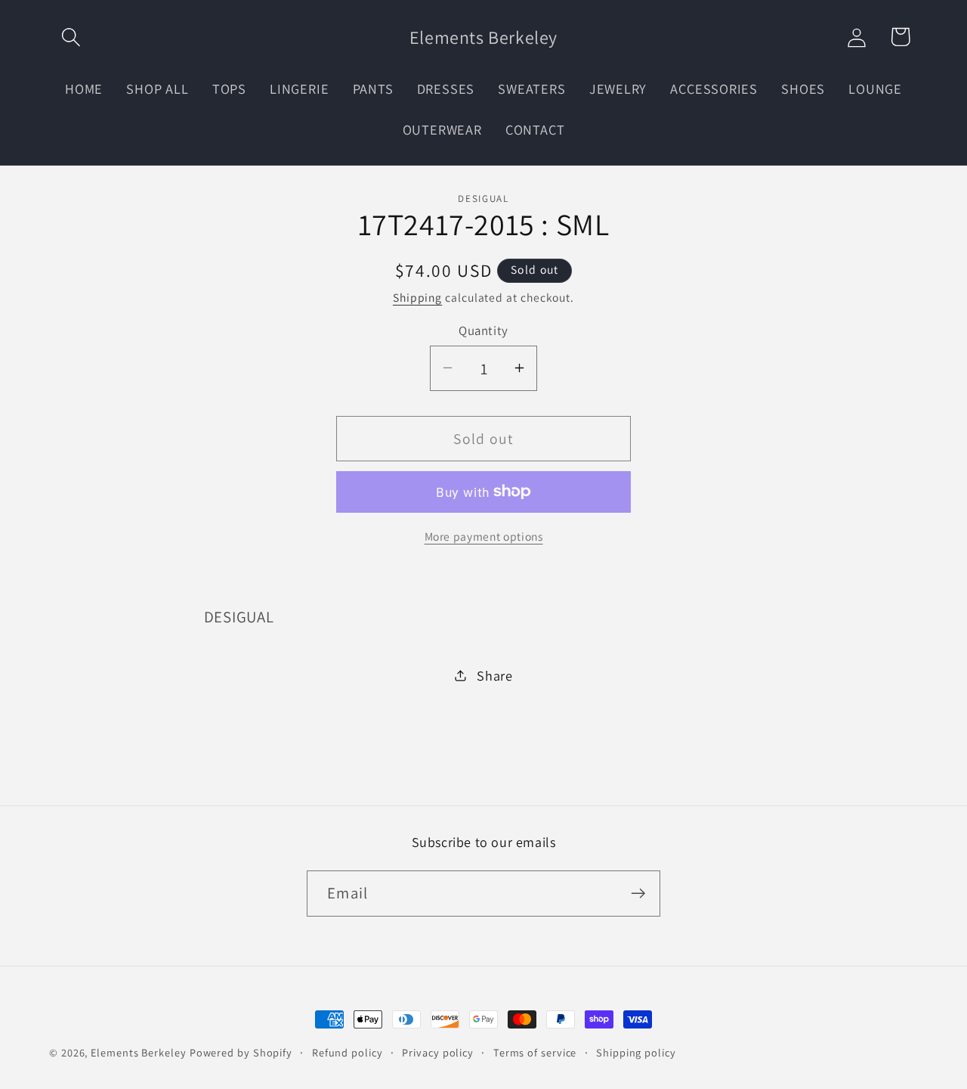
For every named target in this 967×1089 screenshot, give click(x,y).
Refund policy (347, 1052)
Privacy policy (438, 1052)
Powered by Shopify (241, 1052)
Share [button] (495, 675)
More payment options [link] (484, 536)
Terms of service (535, 1052)
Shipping (417, 297)
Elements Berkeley (138, 1052)
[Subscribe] (638, 893)
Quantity (483, 329)
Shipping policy (636, 1052)
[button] (70, 36)
